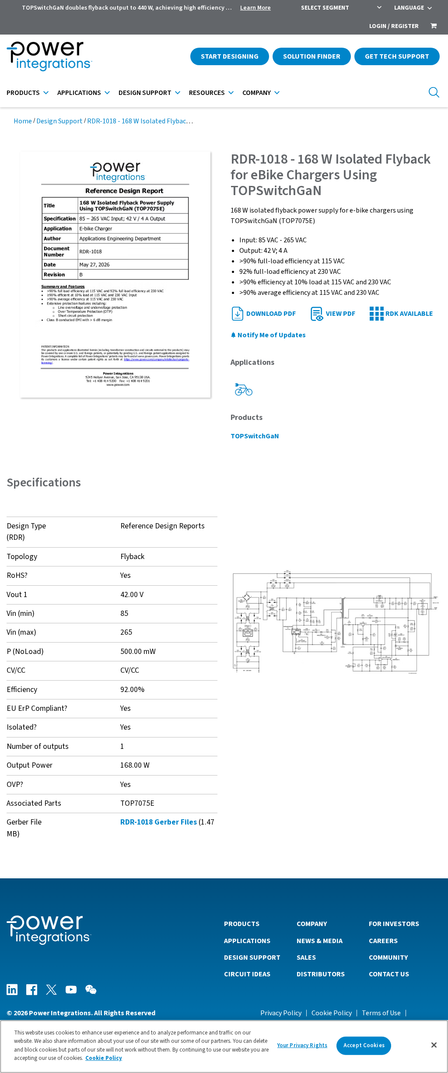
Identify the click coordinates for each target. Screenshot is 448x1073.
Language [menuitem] (409, 8)
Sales (306, 957)
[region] (224, 1046)
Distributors (321, 974)
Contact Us (389, 974)
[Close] (434, 1045)
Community (388, 957)
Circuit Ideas (247, 974)
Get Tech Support (397, 56)
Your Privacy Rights (302, 1045)
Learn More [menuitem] (255, 8)
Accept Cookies (364, 1045)
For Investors (394, 924)
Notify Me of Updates (271, 335)
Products (23, 93)
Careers (383, 941)
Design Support (145, 93)
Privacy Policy (280, 1013)
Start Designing (230, 56)
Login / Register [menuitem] (394, 26)
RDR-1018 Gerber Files (158, 822)
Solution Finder (311, 56)
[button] (336, 621)
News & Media (320, 941)
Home (23, 121)
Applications (79, 93)
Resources (207, 93)
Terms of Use (381, 1013)
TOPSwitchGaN (255, 436)
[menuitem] (433, 27)
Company (256, 93)
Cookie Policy (332, 1013)
